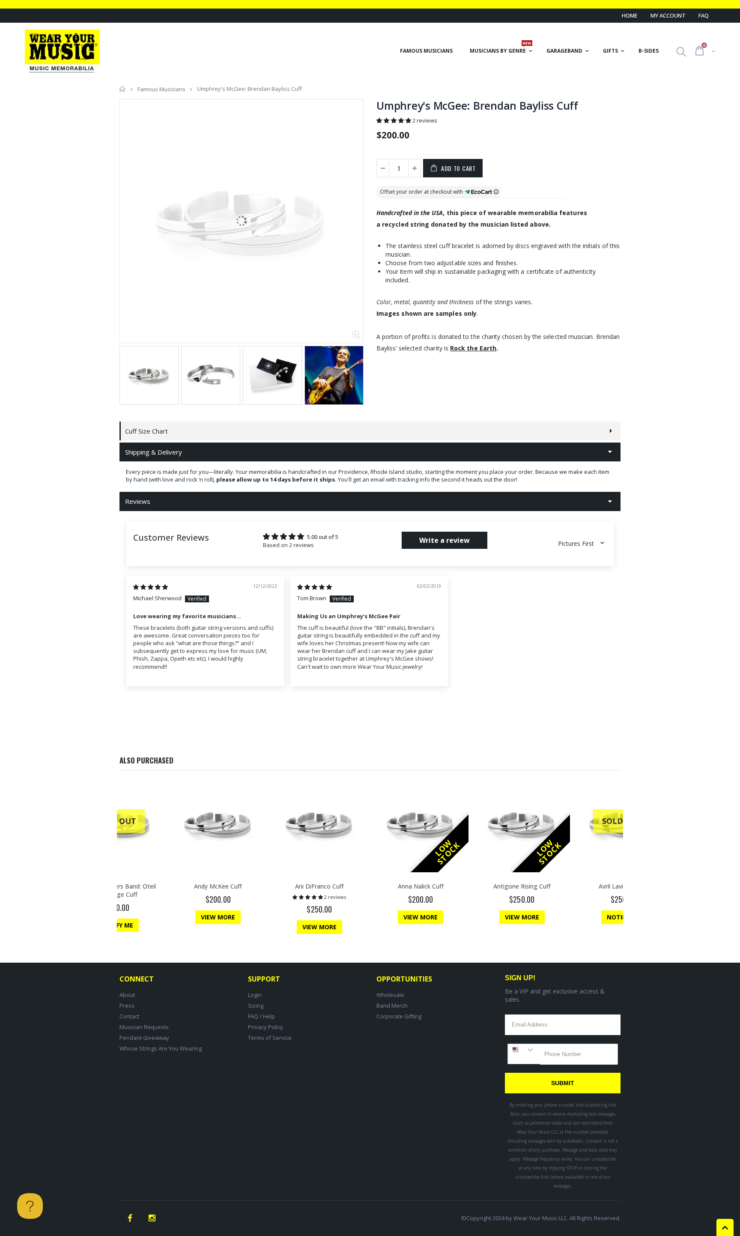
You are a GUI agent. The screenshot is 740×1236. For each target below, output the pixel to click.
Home (630, 15)
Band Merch (392, 1005)
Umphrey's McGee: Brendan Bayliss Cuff (477, 105)
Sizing (255, 1005)
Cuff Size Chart (146, 431)
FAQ (703, 15)
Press (126, 1005)
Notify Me (117, 925)
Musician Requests (144, 1027)
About (127, 995)
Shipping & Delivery (153, 452)
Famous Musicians (161, 89)
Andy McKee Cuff (218, 886)
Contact (129, 1016)
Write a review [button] (444, 540)
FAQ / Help (261, 1016)
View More (218, 917)
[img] (150, 587)
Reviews (137, 501)
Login (255, 995)
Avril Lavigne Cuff (623, 886)
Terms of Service (270, 1037)
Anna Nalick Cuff (421, 886)
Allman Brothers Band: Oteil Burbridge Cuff (117, 890)
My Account (668, 15)
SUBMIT (562, 1083)
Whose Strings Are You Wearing (160, 1048)
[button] (394, 120)
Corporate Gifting (398, 1016)
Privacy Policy (265, 1027)
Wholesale (390, 995)
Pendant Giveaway (144, 1037)
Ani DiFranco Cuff (319, 886)
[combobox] (524, 1049)
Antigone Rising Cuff (522, 886)
